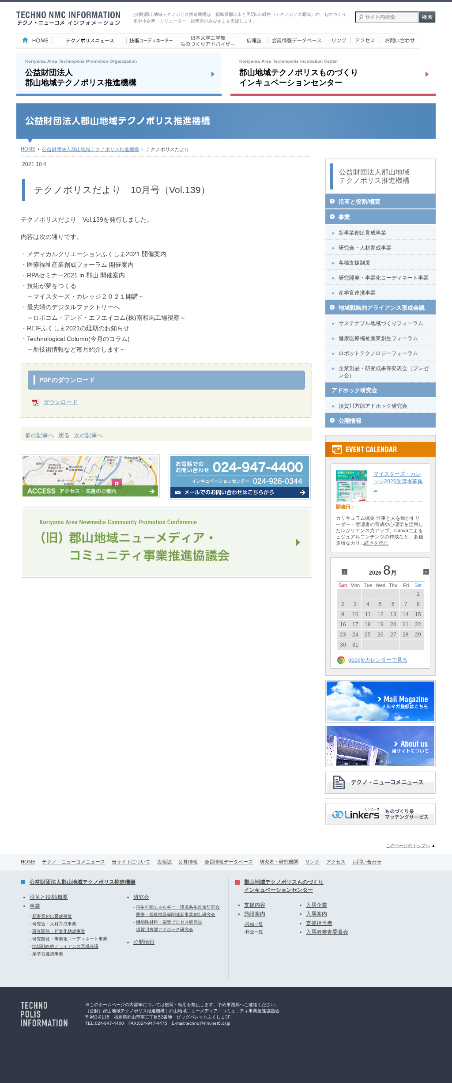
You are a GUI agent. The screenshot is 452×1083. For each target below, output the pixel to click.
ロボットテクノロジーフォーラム (378, 353)
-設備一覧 (253, 924)
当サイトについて (131, 861)
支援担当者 (319, 923)
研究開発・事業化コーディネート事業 (384, 278)
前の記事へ (39, 435)
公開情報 (350, 420)
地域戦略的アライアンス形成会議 (382, 307)
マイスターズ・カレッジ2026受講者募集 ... (398, 481)
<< (346, 572)
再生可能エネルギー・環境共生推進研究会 (178, 907)
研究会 (141, 897)
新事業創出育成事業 (362, 233)
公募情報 (188, 861)
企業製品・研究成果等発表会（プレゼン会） (384, 372)
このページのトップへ (408, 845)
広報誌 (164, 861)
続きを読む (376, 542)
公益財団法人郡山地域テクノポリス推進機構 (90, 149)
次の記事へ (88, 435)
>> (427, 572)
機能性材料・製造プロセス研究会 (169, 922)
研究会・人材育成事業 (365, 248)
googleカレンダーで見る (377, 660)
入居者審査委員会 (327, 932)
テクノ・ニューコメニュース (73, 861)
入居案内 (316, 914)
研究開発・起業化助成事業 (58, 931)
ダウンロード (60, 402)
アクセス (336, 861)
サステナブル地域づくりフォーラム (381, 323)
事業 (344, 217)
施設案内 (254, 914)
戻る (64, 435)
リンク (312, 861)
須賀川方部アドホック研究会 (373, 406)
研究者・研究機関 (279, 861)
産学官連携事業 (357, 293)
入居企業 (316, 905)
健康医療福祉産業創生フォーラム (378, 338)
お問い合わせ (366, 861)
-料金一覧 (253, 931)
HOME (28, 148)
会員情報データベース (228, 861)
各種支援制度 (354, 263)
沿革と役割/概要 (359, 201)
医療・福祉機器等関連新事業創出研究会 (175, 914)
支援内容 (254, 905)
